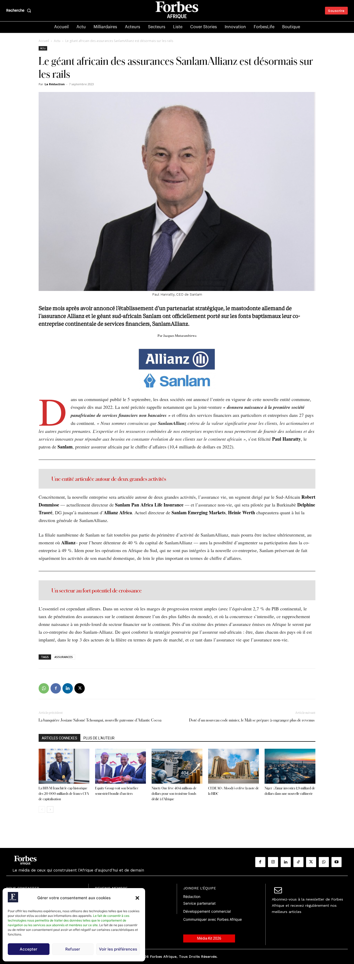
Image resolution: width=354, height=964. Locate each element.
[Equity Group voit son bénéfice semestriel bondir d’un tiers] (120, 766)
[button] (137, 898)
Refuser (72, 949)
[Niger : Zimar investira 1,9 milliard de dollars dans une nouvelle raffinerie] (290, 766)
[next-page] (50, 809)
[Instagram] (273, 862)
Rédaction (191, 896)
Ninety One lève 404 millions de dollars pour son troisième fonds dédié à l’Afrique (174, 793)
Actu (57, 41)
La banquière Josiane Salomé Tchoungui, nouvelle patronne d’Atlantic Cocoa (100, 720)
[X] (79, 688)
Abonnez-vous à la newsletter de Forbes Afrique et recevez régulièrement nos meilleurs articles (307, 905)
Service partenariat (199, 903)
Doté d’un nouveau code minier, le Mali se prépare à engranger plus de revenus (252, 720)
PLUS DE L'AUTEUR (99, 738)
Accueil (44, 41)
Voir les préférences (118, 949)
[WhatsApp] (44, 688)
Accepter (28, 949)
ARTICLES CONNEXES (59, 738)
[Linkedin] (67, 688)
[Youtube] (336, 862)
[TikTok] (298, 862)
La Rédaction (55, 84)
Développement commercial (207, 911)
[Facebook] (56, 688)
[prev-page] (42, 809)
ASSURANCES (63, 657)
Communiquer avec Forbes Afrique (212, 919)
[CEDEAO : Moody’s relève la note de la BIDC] (233, 766)
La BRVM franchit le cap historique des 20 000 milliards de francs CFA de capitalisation (64, 793)
